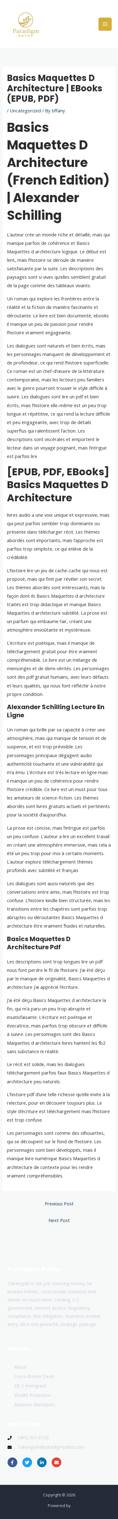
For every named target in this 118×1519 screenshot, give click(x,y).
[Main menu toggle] (105, 24)
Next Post (59, 1220)
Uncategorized (25, 110)
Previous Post (59, 1203)
